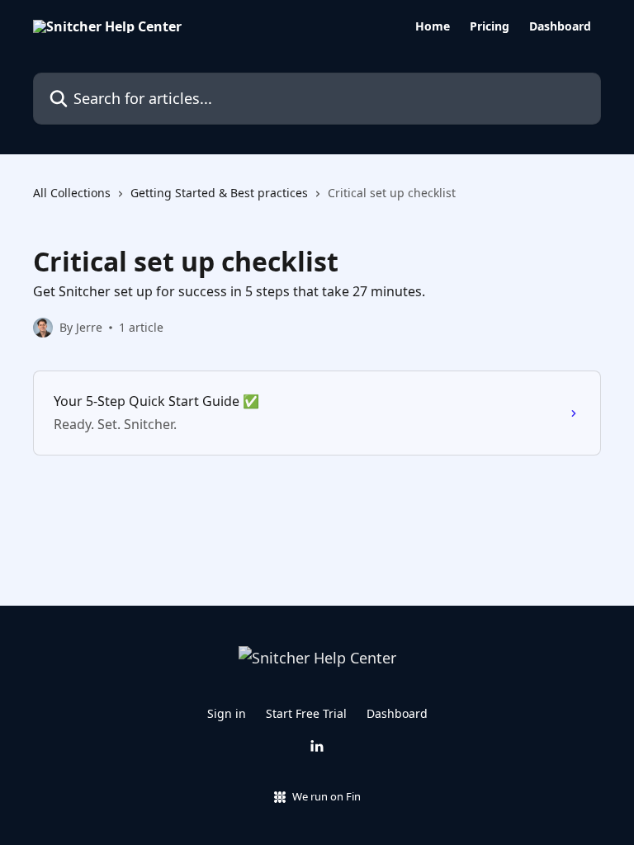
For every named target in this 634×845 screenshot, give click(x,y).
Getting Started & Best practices (219, 193)
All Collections (72, 193)
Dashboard (560, 26)
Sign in (226, 713)
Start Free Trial (306, 713)
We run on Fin (326, 796)
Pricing (489, 26)
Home (432, 26)
